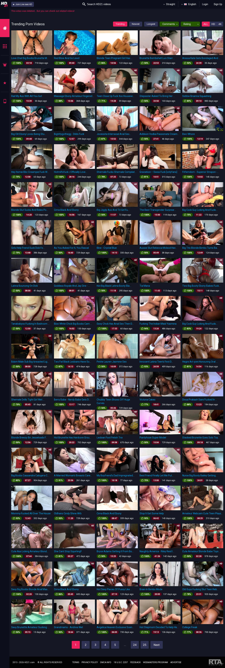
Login (205, 4)
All (206, 24)
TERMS (75, 662)
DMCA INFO (105, 662)
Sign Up (218, 4)
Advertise (175, 662)
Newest (136, 24)
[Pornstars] (4, 83)
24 (135, 645)
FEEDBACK (135, 662)
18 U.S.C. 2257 (121, 662)
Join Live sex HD (23, 4)
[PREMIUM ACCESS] (4, 65)
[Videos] (4, 28)
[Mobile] (4, 101)
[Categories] (4, 46)
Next (157, 645)
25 (144, 645)
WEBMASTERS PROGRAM (155, 662)
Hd (213, 24)
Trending (120, 24)
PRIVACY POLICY (90, 662)
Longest (151, 24)
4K (219, 24)
